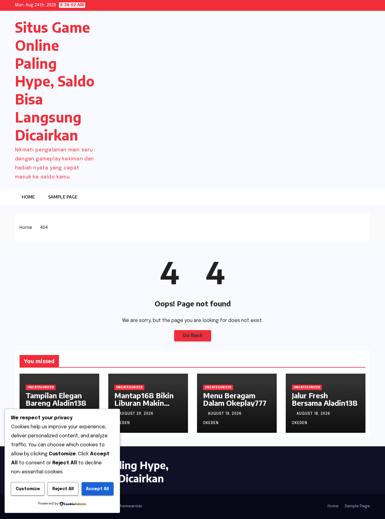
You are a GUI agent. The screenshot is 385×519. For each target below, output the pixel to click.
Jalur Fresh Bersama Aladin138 (325, 399)
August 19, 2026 (225, 414)
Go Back (193, 335)
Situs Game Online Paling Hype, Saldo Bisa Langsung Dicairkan (54, 81)
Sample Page (63, 196)
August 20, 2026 (137, 414)
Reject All (63, 489)
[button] (353, 196)
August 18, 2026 (314, 414)
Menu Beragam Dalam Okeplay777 (234, 399)
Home (28, 196)
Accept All (97, 489)
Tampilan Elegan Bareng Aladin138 (56, 399)
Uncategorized (40, 387)
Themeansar (130, 506)
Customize (28, 489)
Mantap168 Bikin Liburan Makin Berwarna (144, 403)
